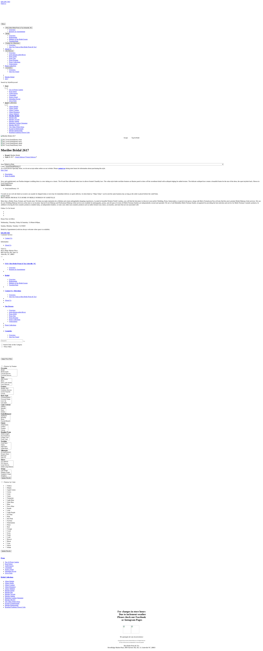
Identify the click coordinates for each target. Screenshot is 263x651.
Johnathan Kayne (14, 99)
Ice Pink (9, 514)
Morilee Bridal (14, 116)
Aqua (9, 496)
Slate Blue (10, 502)
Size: (2, 164)
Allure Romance (14, 112)
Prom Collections (10, 325)
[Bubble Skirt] (7, 388)
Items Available (10, 176)
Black (9, 541)
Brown (9, 539)
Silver (9, 545)
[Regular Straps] (6, 472)
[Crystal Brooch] (5, 421)
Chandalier (12, 95)
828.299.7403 (5, 233)
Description (8, 174)
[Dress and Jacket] (6, 383)
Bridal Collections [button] (7, 577)
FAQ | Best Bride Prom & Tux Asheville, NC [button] (20, 263)
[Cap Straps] (6, 471)
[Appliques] (5, 416)
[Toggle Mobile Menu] (1, 256)
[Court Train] (5, 439)
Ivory (9, 533)
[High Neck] (6, 447)
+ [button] (6, 104)
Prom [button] (3, 558)
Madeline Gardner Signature (18, 123)
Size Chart (4, 170)
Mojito (9, 488)
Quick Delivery (31, 157)
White (9, 547)
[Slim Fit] (6, 458)
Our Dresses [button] (9, 306)
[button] (19, 28)
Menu (3, 24)
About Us (8, 245)
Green (9, 492)
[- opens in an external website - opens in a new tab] (127, 633)
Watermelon (11, 523)
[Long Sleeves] (7, 465)
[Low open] (6, 403)
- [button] (6, 88)
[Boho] (6, 381)
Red (8, 527)
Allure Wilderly (14, 114)
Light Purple (11, 512)
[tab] (133, 93)
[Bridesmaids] (9, 372)
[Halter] (6, 445)
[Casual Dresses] (9, 373)
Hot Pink (10, 519)
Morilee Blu (13, 118)
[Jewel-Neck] (6, 448)
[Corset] (7, 394)
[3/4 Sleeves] (7, 463)
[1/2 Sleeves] (7, 461)
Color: (3, 166)
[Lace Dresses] (6, 384)
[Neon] (3, 410)
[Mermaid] (6, 456)
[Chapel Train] (5, 437)
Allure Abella (13, 108)
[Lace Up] (6, 401)
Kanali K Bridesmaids (16, 129)
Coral (9, 531)
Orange (9, 529)
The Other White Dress (16, 127)
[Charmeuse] (4, 425)
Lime (8, 494)
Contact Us (8, 238)
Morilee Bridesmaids (15, 130)
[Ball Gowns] (6, 379)
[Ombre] (3, 412)
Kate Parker (13, 91)
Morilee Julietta (14, 121)
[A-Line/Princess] (6, 452)
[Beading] (5, 417)
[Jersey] (4, 430)
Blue (8, 504)
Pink (8, 516)
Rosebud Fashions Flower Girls (19, 132)
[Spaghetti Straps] (6, 474)
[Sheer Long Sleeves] (7, 467)
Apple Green (11, 490)
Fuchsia (9, 521)
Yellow (9, 486)
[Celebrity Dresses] (7, 390)
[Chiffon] (4, 427)
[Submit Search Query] (24, 341)
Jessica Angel (13, 97)
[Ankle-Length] (5, 434)
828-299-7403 (5, 2)
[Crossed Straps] (6, 399)
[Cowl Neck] (6, 443)
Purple (9, 508)
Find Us (3, 3)
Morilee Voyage (14, 119)
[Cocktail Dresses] (9, 375)
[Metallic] (3, 408)
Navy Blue (10, 506)
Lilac (8, 510)
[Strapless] (6, 476)
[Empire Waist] (6, 454)
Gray (8, 543)
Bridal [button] (7, 275)
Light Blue (10, 500)
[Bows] (5, 419)
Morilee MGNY (14, 125)
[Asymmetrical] (5, 436)
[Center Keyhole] (7, 392)
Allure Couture (14, 110)
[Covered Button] (6, 397)
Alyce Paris (13, 101)
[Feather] (4, 428)
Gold (8, 537)
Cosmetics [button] (8, 331)
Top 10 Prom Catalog (16, 90)
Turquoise (10, 498)
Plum (8, 525)
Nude (9, 535)
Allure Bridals (13, 106)
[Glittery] (3, 407)
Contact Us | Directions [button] (13, 291)
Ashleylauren (13, 93)
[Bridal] (9, 370)
